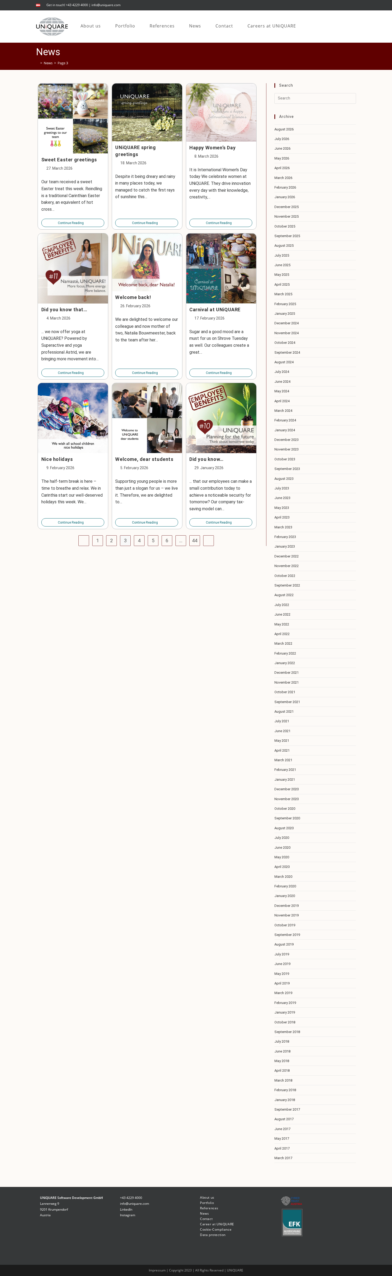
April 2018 (282, 1070)
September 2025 (287, 236)
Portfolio (207, 1203)
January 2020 (284, 896)
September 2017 (287, 1109)
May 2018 (281, 1061)
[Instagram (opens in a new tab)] (340, 5)
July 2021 (281, 721)
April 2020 (282, 867)
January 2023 (284, 546)
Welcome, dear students (144, 459)
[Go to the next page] (208, 540)
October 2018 (284, 1022)
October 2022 (284, 576)
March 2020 (283, 877)
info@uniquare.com (106, 5)
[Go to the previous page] (83, 540)
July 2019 (281, 954)
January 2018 (284, 1100)
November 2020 (286, 799)
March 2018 (283, 1080)
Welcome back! (133, 297)
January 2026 (284, 197)
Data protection (213, 1235)
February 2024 (285, 420)
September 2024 (287, 352)
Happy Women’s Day (212, 147)
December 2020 (286, 789)
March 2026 (283, 178)
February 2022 (285, 653)
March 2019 (283, 993)
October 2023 (284, 459)
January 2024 (284, 430)
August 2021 (284, 711)
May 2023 (281, 508)
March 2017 (283, 1158)
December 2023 (286, 440)
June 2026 (282, 148)
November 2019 (286, 915)
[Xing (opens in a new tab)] (353, 5)
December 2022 (286, 556)
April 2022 (282, 634)
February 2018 (285, 1090)
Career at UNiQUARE (217, 1224)
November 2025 (286, 216)
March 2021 (283, 760)
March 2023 (283, 527)
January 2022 (284, 663)
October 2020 (284, 809)
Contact (206, 1219)
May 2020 (281, 857)
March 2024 (283, 411)
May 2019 (281, 974)
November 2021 (286, 682)
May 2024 (281, 391)
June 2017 (282, 1129)
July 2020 (281, 838)
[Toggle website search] (308, 26)
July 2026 (281, 139)
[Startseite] (37, 63)
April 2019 (282, 983)
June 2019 (282, 964)
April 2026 (282, 168)
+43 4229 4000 (131, 1197)
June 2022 (282, 614)
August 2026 (284, 129)
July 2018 (281, 1041)
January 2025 (284, 314)
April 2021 (282, 750)
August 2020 (284, 828)
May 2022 (281, 624)
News (204, 1213)
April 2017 (282, 1148)
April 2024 (282, 401)
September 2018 (287, 1032)
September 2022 (287, 585)
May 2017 (281, 1139)
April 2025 (282, 284)
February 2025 (285, 304)
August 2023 (284, 479)
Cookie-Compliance (215, 1229)
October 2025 (284, 226)
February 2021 (285, 770)
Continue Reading (72, 223)
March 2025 (283, 294)
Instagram (127, 1215)
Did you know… (206, 459)
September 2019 (287, 935)
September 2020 (287, 818)
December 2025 (286, 207)
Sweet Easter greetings (69, 159)
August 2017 (284, 1119)
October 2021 (284, 692)
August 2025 (284, 246)
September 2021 (287, 702)
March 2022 (283, 643)
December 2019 (286, 906)
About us (207, 1197)
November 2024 (286, 333)
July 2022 (281, 605)
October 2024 (284, 343)
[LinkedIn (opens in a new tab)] (347, 5)
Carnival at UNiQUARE (215, 309)
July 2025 (281, 255)
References (209, 1208)
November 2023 (286, 449)
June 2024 (282, 382)
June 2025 (282, 265)
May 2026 (281, 158)
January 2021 (284, 779)
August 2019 (284, 944)
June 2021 (282, 731)
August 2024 (284, 362)
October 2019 (284, 925)
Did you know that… (64, 309)
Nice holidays (57, 459)
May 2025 (281, 275)
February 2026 (285, 187)
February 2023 (285, 537)
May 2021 (281, 741)
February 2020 (285, 886)
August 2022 (284, 595)
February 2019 (285, 1003)
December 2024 (286, 323)
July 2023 (281, 488)
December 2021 (286, 673)
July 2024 (281, 372)
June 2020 (282, 848)
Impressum (157, 1270)
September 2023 (287, 469)
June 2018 (282, 1051)
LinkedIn (126, 1209)
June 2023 (282, 498)
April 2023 (282, 517)
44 (194, 540)
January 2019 (284, 1012)
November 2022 (286, 566)
